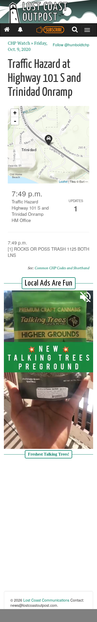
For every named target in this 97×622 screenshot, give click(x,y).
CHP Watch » (20, 43)
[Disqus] (48, 525)
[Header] (48, 11)
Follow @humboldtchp (71, 44)
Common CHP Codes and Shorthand (62, 267)
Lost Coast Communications (46, 600)
